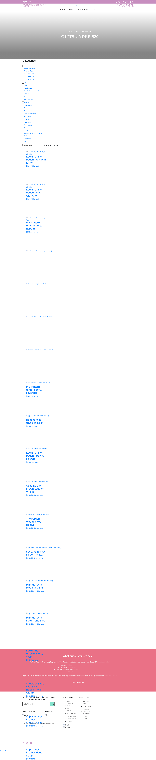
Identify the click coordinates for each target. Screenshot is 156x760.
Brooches (27, 119)
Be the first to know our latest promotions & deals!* (36, 704)
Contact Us (82, 9)
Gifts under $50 (29, 77)
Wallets (26, 102)
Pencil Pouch (28, 88)
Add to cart (35, 166)
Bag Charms (28, 116)
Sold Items (27, 139)
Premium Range (29, 71)
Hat (25, 96)
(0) (133, 2)
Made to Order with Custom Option (33, 135)
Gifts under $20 (29, 79)
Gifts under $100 (29, 74)
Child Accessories (30, 113)
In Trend (26, 131)
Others (26, 108)
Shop (71, 9)
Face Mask (27, 122)
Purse (26, 85)
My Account (87, 701)
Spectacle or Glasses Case (32, 91)
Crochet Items (28, 128)
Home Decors (28, 105)
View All (26, 141)
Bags (25, 82)
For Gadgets (28, 125)
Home (62, 9)
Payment (86, 709)
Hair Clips (27, 94)
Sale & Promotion (29, 68)
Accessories (28, 111)
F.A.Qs (85, 704)
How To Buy (87, 706)
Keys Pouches (28, 99)
